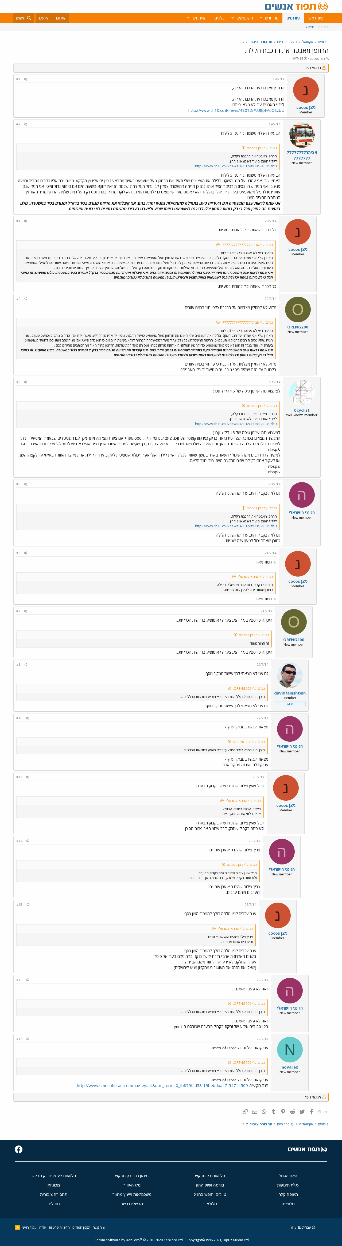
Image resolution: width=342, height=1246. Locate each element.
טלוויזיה (288, 1203)
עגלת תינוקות (288, 1185)
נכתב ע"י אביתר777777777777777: (247, 244)
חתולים (54, 1203)
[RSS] (17, 1227)
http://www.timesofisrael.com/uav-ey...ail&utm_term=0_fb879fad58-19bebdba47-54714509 (162, 1085)
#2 (18, 124)
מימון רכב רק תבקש (132, 1175)
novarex (290, 1067)
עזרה (42, 1227)
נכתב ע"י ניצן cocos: (262, 147)
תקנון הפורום (81, 1227)
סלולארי (210, 1203)
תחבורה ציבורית (53, 1194)
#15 (19, 904)
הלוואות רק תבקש (210, 1175)
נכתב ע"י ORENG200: (249, 688)
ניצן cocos (317, 58)
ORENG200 (297, 327)
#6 (18, 553)
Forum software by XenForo (139, 1239)
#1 (18, 79)
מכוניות (54, 1185)
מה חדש (271, 18)
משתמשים (245, 18)
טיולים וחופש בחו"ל (210, 1194)
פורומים (293, 18)
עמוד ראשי (316, 18)
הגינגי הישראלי (302, 512)
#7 (18, 611)
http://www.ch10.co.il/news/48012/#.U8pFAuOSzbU (236, 110)
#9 (18, 298)
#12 (19, 1039)
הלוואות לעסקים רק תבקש (54, 1175)
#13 (19, 777)
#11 (19, 980)
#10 (19, 718)
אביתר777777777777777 (302, 155)
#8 (18, 664)
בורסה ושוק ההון (210, 1185)
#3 (18, 382)
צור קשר (98, 1227)
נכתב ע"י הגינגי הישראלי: (255, 576)
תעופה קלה (288, 1194)
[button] (261, 18)
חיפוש (310, 27)
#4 (18, 221)
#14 (19, 841)
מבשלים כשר (132, 1203)
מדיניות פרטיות (59, 1227)
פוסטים (323, 27)
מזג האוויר (132, 1185)
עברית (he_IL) (301, 1227)
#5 (18, 484)
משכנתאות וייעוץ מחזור (131, 1194)
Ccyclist (302, 410)
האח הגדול (288, 1175)
